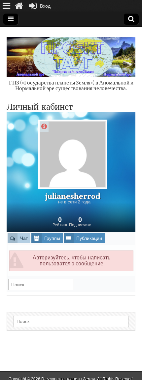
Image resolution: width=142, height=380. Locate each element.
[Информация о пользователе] (44, 126)
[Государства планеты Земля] (71, 53)
